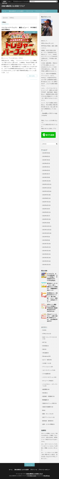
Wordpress (45, 356)
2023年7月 (45, 160)
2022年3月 (45, 215)
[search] (57, 1)
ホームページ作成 (47, 380)
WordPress (47, 475)
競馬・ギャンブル (47, 413)
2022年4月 (45, 212)
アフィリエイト (46, 366)
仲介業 (44, 392)
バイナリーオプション (48, 377)
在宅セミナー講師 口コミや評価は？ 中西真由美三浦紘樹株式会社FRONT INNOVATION (52, 308)
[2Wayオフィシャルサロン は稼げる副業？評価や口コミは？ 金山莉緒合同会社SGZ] (43, 315)
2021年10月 (45, 233)
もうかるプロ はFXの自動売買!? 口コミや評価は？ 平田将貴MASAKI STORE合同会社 (52, 277)
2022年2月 (45, 219)
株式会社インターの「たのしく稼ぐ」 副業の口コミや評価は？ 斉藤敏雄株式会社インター (52, 287)
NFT (43, 342)
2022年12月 (45, 184)
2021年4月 (45, 254)
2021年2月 (45, 261)
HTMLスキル (45, 333)
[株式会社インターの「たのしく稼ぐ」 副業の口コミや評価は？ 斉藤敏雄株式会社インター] (43, 285)
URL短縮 (44, 352)
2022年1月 (45, 222)
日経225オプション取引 (48, 403)
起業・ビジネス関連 (47, 424)
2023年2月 (45, 177)
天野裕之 (20, 58)
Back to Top (29, 465)
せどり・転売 (31, 32)
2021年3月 (45, 257)
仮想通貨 (44, 389)
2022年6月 (45, 205)
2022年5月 (45, 208)
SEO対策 (44, 345)
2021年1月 (45, 264)
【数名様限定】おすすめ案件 (16, 11)
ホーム (4, 11)
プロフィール (29, 11)
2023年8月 (45, 156)
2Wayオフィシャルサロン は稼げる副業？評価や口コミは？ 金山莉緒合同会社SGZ (52, 317)
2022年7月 (45, 201)
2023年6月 (45, 163)
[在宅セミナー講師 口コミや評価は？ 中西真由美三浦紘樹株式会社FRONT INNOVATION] (43, 306)
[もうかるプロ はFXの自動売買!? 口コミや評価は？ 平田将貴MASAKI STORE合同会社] (43, 275)
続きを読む (32, 76)
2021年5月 (45, 250)
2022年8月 (45, 198)
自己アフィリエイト (47, 417)
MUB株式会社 (14, 58)
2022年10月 (45, 191)
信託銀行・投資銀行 (47, 396)
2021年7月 (45, 243)
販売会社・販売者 (47, 420)
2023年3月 (45, 173)
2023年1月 (45, 180)
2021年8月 (45, 240)
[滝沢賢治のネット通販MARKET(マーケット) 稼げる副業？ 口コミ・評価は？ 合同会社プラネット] (43, 294)
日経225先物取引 (46, 406)
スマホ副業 (45, 373)
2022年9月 (45, 194)
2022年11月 (45, 187)
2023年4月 (45, 170)
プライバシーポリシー (41, 11)
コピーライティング (47, 370)
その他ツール (45, 363)
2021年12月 (45, 226)
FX (43, 330)
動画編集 (44, 399)
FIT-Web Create (31, 475)
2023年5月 (45, 167)
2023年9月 (45, 153)
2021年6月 (45, 247)
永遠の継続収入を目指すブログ (13, 6)
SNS (43, 349)
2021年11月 (45, 229)
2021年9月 (45, 236)
